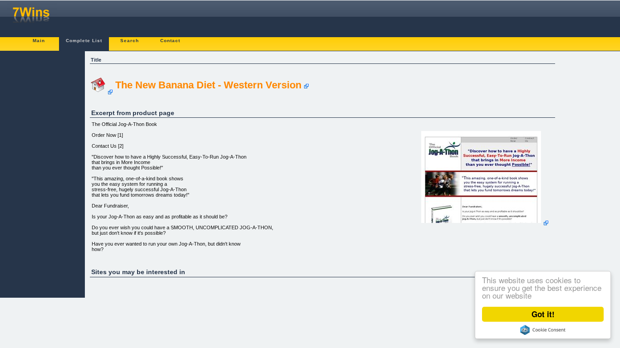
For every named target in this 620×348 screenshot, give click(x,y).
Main (39, 40)
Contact (170, 40)
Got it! (543, 314)
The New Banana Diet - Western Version (208, 85)
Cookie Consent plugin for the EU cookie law (543, 330)
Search (129, 40)
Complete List (84, 40)
